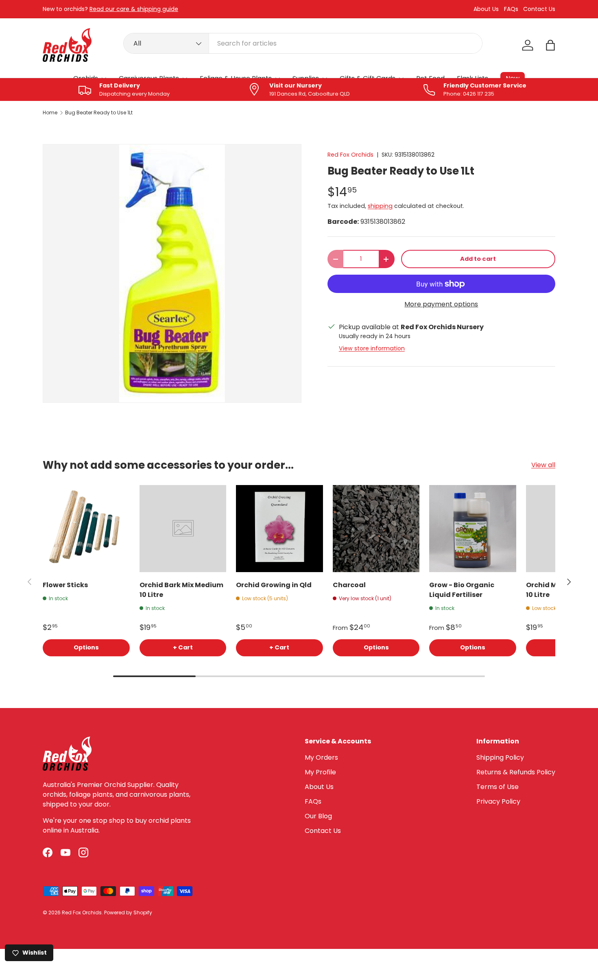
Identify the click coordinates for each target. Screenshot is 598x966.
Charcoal (349, 585)
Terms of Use (497, 786)
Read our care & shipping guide (133, 9)
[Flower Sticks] (86, 528)
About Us (486, 9)
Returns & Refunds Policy (515, 772)
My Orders (321, 757)
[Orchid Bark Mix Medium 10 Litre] (183, 528)
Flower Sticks (65, 585)
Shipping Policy (500, 757)
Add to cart (478, 259)
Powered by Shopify (128, 912)
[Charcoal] (376, 528)
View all (543, 465)
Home (50, 112)
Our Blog (318, 816)
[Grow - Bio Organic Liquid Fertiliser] (472, 528)
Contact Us (539, 9)
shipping (380, 206)
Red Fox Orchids (350, 155)
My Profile (320, 772)
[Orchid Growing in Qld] (279, 528)
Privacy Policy (498, 801)
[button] (550, 45)
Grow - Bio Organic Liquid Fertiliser (461, 589)
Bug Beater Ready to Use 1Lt (99, 112)
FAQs (511, 9)
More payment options (441, 304)
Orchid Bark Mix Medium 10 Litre (181, 589)
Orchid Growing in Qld (274, 585)
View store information (372, 348)
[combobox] (303, 43)
